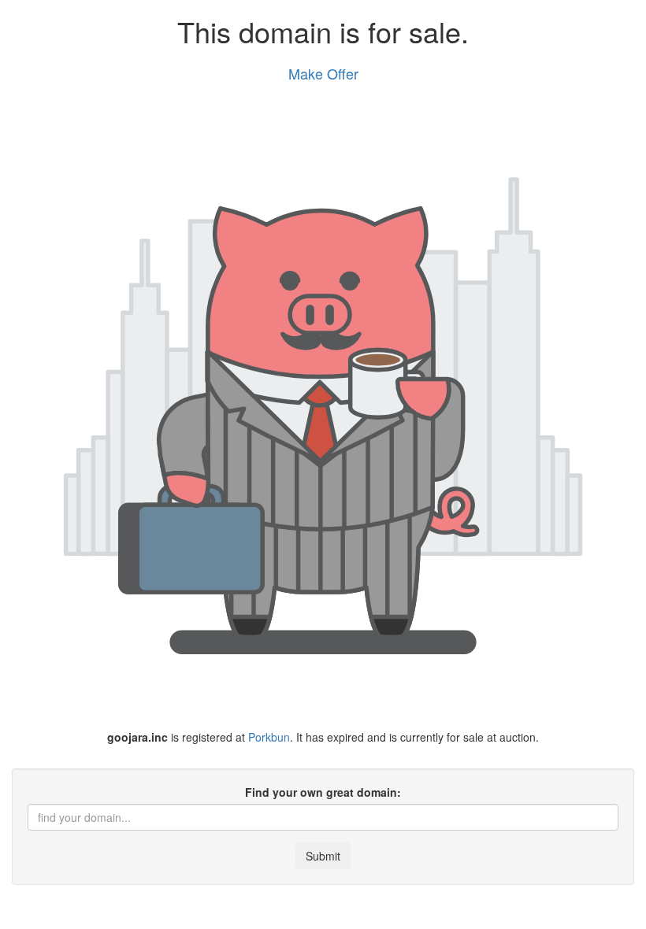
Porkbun (269, 737)
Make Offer (323, 73)
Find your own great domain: (323, 792)
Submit (323, 856)
